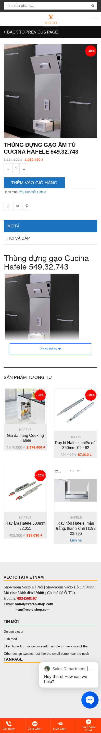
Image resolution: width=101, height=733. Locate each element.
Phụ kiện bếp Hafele (32, 192)
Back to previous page (32, 32)
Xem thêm (48, 349)
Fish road (10, 639)
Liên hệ (76, 540)
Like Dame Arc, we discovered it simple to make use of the (46, 646)
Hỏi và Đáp (18, 238)
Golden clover (13, 631)
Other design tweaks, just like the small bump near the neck (46, 653)
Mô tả (13, 226)
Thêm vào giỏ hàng (34, 182)
